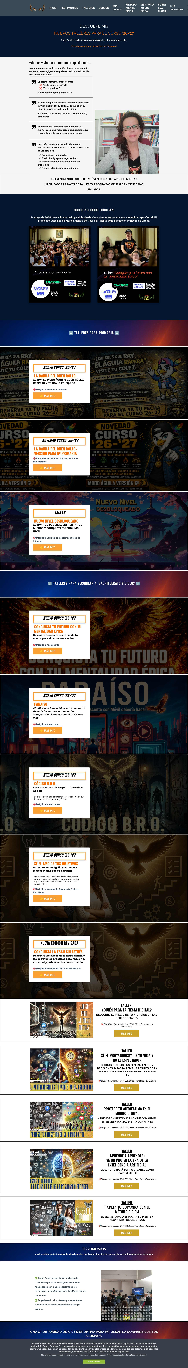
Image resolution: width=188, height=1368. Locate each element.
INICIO (52, 7)
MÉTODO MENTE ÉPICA (131, 8)
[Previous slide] (104, 1296)
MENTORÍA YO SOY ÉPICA (147, 8)
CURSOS (104, 7)
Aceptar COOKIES (94, 1361)
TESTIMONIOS (69, 7)
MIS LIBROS (117, 8)
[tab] (102, 1306)
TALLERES (88, 7)
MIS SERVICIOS (177, 8)
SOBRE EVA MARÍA (162, 8)
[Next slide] (149, 1296)
